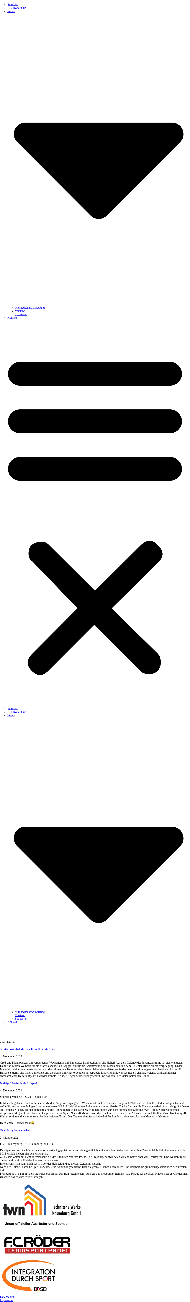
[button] (95, 513)
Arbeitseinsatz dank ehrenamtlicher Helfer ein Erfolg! (28, 1049)
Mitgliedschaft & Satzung (30, 307)
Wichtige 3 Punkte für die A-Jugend (18, 1083)
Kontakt (12, 317)
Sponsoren (21, 314)
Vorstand (20, 311)
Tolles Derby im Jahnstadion (15, 1130)
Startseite (12, 4)
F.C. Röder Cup (16, 7)
